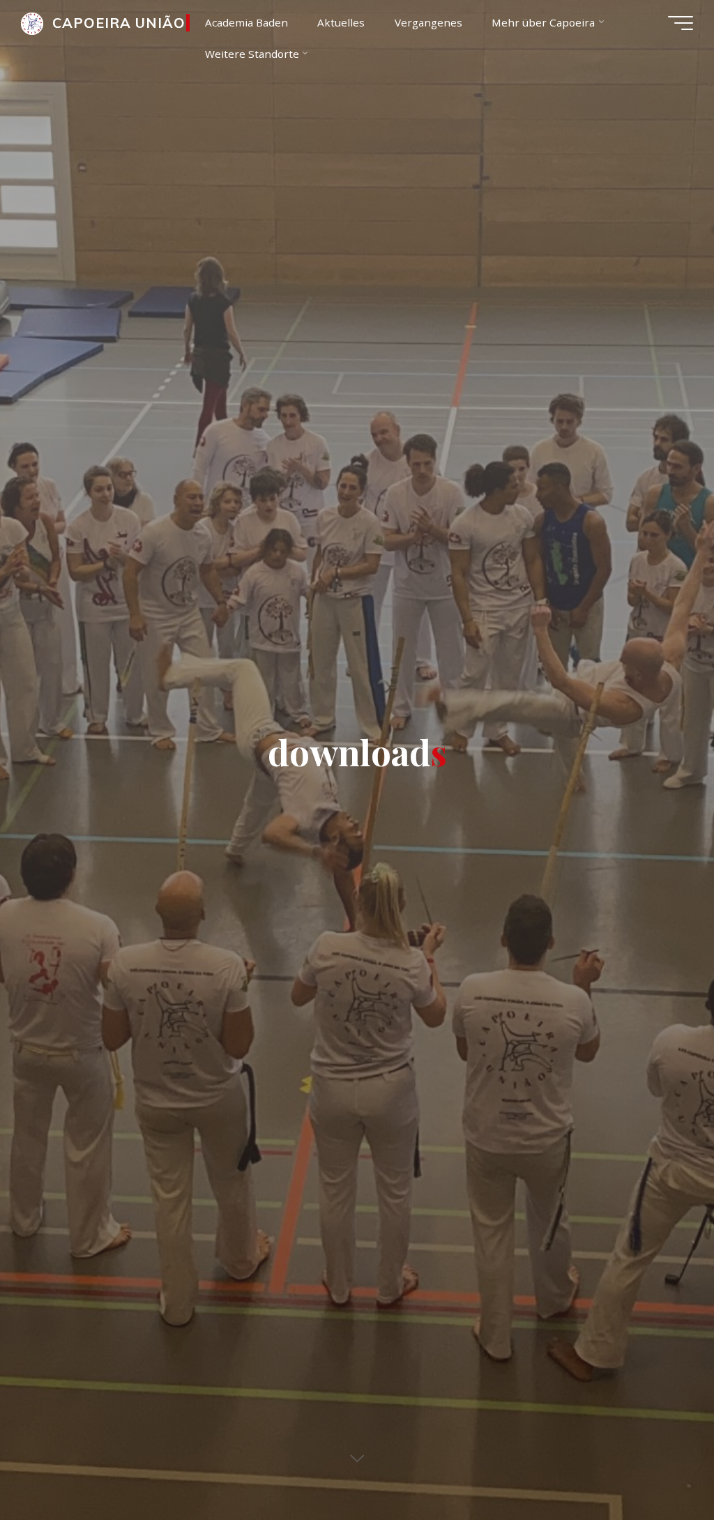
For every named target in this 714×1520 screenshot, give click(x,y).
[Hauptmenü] (680, 23)
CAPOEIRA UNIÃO (118, 22)
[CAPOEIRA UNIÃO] (32, 22)
